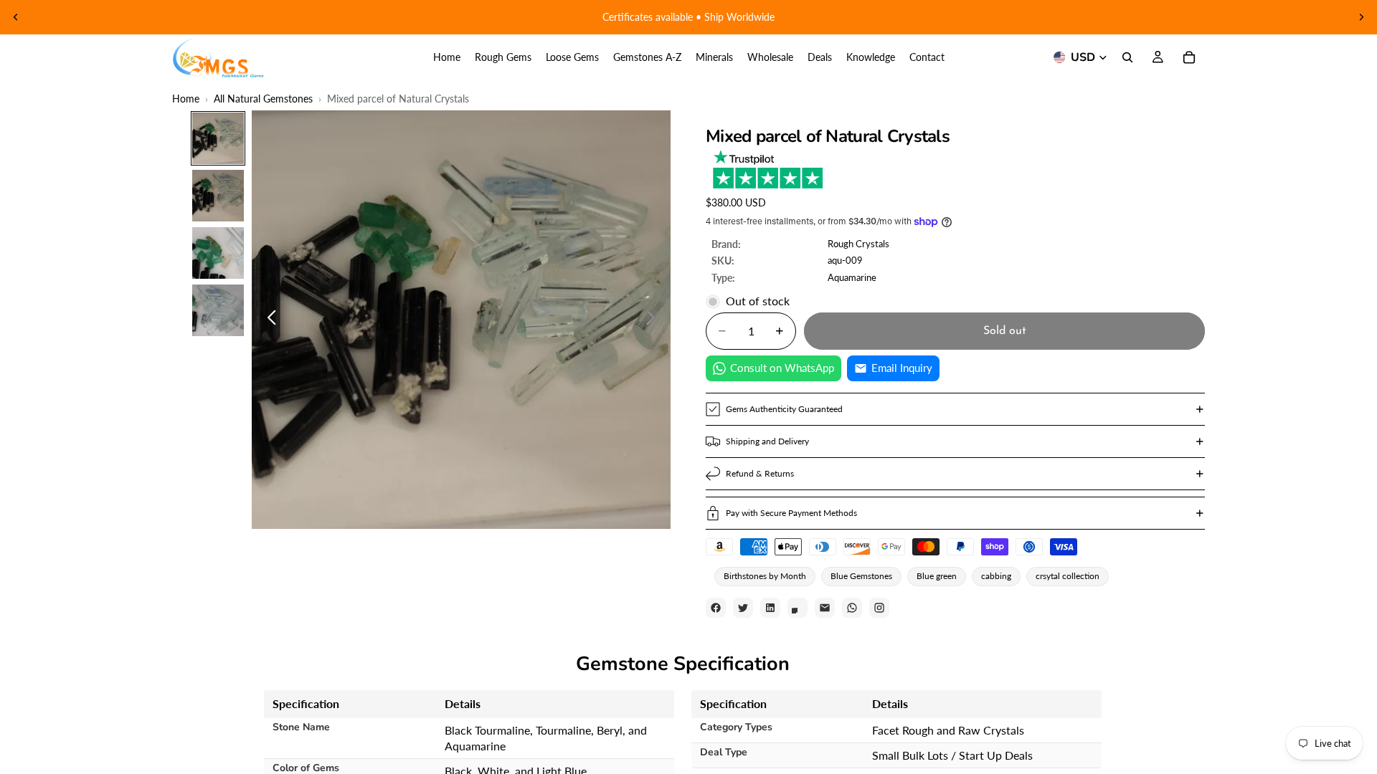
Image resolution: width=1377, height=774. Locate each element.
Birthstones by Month (765, 575)
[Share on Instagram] (879, 608)
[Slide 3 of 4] (218, 253)
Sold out (1004, 331)
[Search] (1127, 57)
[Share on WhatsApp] (852, 608)
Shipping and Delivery (767, 441)
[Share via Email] (825, 608)
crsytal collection (1067, 575)
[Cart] (1189, 57)
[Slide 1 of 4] (218, 138)
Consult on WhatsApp (782, 367)
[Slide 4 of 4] (218, 310)
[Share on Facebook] (716, 608)
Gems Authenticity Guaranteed (784, 408)
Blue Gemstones (861, 575)
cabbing (996, 575)
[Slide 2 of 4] (218, 195)
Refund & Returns (760, 473)
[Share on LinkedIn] (770, 608)
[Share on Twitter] (743, 608)
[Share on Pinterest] (797, 608)
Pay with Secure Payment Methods (791, 512)
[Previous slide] (16, 17)
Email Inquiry (901, 367)
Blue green (937, 575)
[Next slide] (1361, 17)
